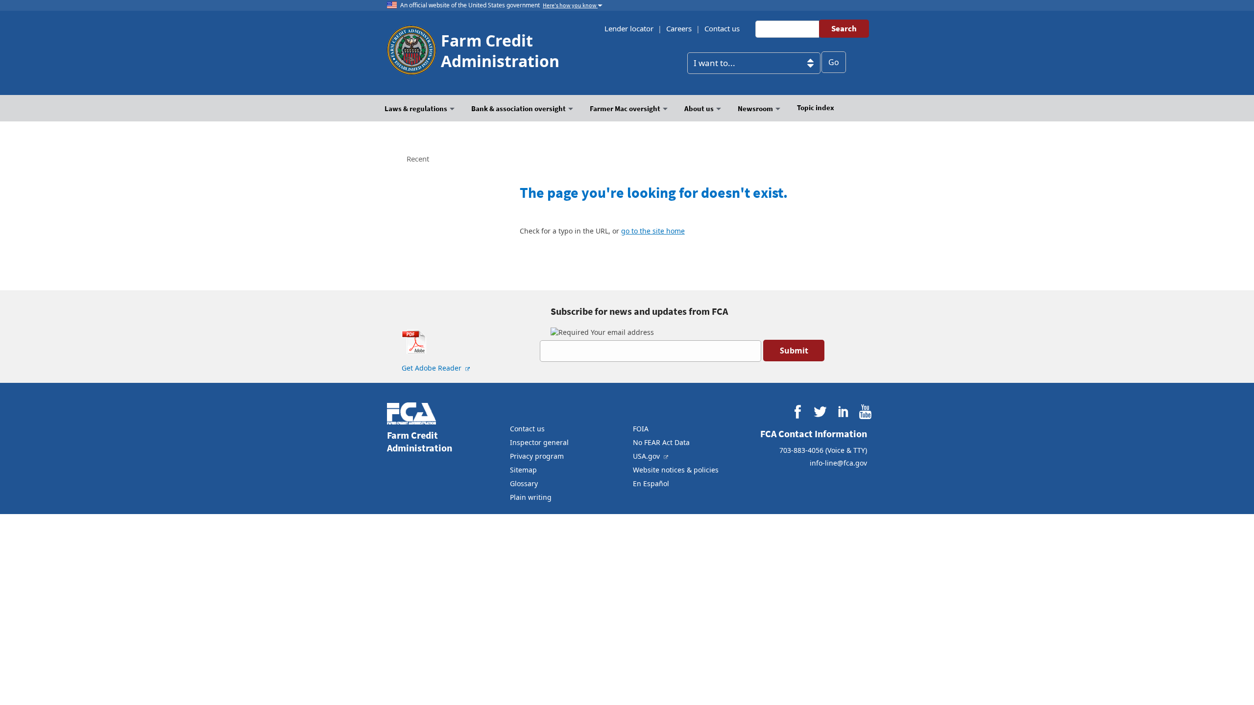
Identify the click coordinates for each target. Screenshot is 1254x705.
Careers (679, 28)
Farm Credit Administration (500, 50)
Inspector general (539, 442)
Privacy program (537, 456)
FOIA (641, 428)
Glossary (524, 483)
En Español (651, 483)
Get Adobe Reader (432, 368)
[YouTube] (865, 411)
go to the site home (653, 230)
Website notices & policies (676, 469)
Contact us (722, 28)
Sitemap (523, 469)
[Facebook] (798, 411)
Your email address (621, 332)
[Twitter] (820, 411)
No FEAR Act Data (661, 442)
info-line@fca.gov (838, 463)
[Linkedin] (843, 411)
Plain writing (531, 497)
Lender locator (628, 28)
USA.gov (647, 456)
